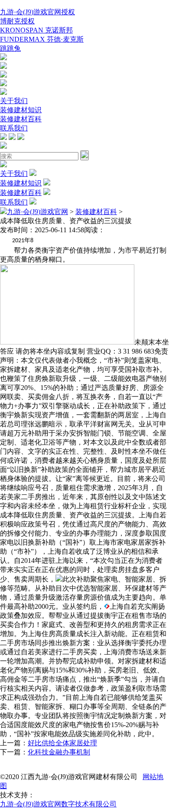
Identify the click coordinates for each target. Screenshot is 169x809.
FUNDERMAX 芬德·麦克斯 (42, 39)
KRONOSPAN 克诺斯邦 (36, 30)
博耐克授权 (17, 21)
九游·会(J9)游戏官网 (37, 211)
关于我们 (14, 100)
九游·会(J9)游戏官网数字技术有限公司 (58, 804)
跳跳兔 (10, 48)
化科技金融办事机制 (59, 752)
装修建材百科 (21, 119)
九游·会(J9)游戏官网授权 (37, 12)
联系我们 (14, 128)
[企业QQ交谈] (3, 58)
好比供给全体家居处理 (62, 743)
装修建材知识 (21, 110)
